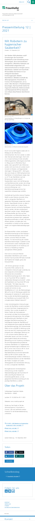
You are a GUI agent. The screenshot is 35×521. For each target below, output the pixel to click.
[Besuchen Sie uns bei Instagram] (13, 491)
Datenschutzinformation (12, 507)
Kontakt (7, 502)
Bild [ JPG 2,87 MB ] (11, 428)
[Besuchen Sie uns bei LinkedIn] (6, 491)
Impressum (8, 504)
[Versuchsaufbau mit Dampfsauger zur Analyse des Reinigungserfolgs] (17, 106)
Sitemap (7, 505)
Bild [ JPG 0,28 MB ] (11, 431)
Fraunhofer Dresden (12, 476)
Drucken (9, 461)
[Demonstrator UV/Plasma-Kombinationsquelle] (17, 133)
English (21, 2)
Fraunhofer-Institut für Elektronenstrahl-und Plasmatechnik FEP (12, 14)
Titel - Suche (29, 2)
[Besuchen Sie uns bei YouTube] (9, 491)
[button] (9, 452)
